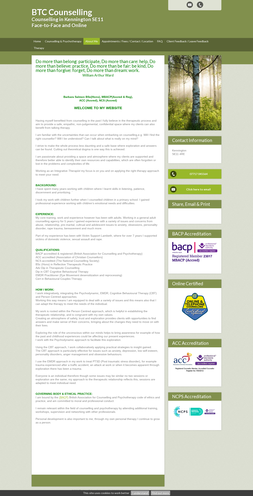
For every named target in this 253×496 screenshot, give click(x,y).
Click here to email (198, 189)
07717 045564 (199, 174)
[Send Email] (190, 4)
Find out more (160, 493)
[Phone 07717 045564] (200, 4)
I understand (140, 493)
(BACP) (63, 397)
